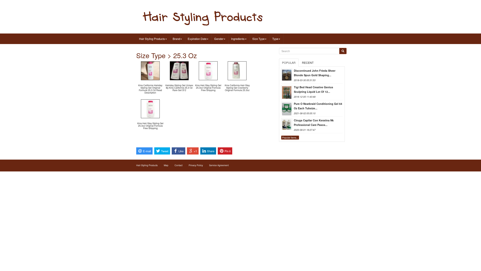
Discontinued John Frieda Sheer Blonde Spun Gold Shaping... (314, 73)
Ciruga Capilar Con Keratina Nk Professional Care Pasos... (314, 122)
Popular (289, 63)
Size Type (258, 39)
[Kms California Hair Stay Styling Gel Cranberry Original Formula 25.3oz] (237, 70)
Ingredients (238, 39)
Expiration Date (197, 39)
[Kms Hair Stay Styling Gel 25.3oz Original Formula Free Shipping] (208, 70)
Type (275, 39)
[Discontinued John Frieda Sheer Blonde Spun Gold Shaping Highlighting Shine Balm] (286, 74)
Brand (176, 39)
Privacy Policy (196, 165)
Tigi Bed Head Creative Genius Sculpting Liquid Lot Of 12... (313, 89)
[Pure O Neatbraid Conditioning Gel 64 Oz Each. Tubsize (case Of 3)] (286, 107)
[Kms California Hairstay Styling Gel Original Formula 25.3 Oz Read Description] (150, 70)
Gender (218, 39)
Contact (178, 165)
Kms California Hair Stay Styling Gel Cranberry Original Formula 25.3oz (237, 88)
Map (166, 165)
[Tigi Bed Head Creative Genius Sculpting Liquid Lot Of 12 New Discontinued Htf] (286, 90)
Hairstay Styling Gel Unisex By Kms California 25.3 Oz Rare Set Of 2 (179, 88)
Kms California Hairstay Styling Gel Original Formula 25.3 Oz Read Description (150, 89)
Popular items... (290, 137)
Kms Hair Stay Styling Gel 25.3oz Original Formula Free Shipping (208, 88)
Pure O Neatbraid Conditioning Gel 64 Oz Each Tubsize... (318, 106)
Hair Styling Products (152, 39)
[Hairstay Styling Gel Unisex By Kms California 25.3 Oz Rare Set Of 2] (179, 70)
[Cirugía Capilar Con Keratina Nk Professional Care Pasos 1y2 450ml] (286, 123)
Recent (308, 63)
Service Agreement (219, 165)
